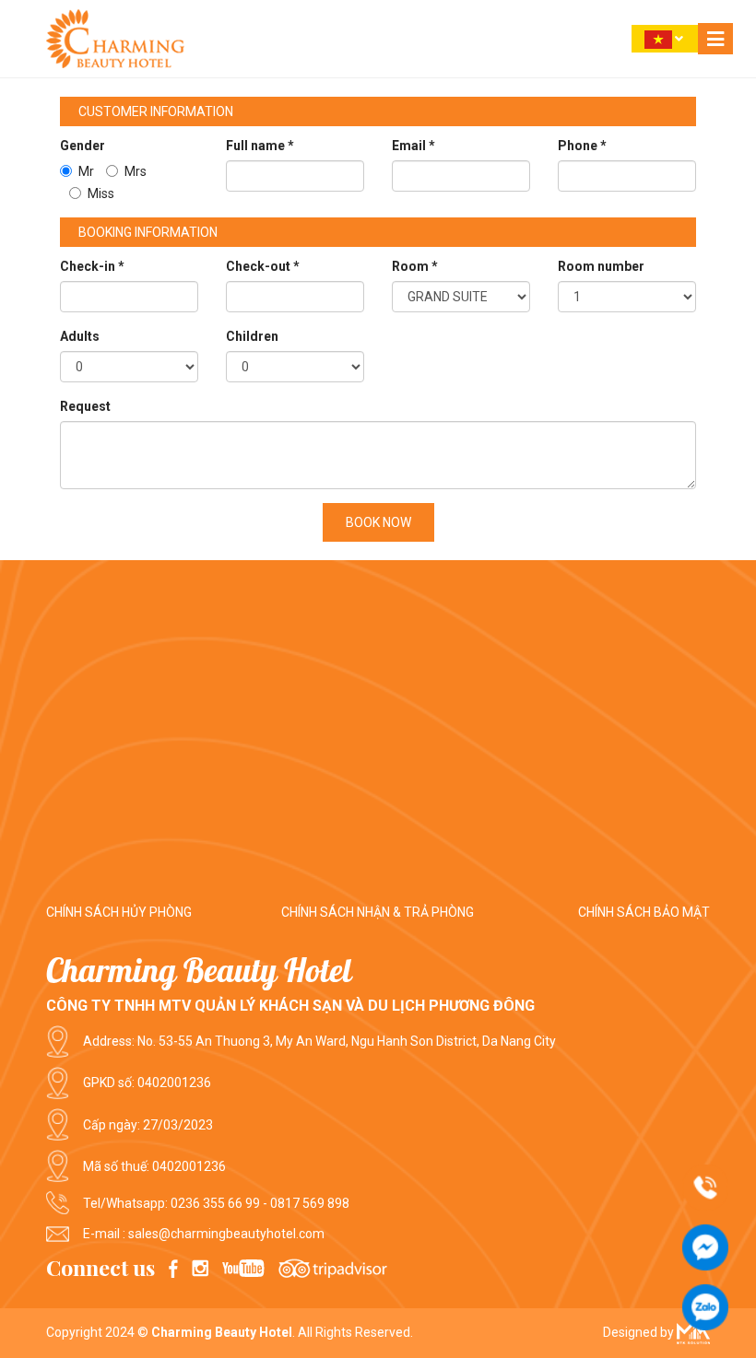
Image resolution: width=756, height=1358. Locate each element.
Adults (80, 336)
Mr (86, 171)
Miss (101, 193)
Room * (415, 266)
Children (252, 336)
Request (85, 406)
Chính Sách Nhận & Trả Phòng (377, 912)
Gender (82, 145)
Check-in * (92, 266)
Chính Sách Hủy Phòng (119, 912)
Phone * (582, 145)
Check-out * (263, 266)
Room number (601, 266)
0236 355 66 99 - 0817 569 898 (260, 1203)
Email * (413, 145)
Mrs (135, 171)
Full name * (260, 145)
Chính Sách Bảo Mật (644, 912)
